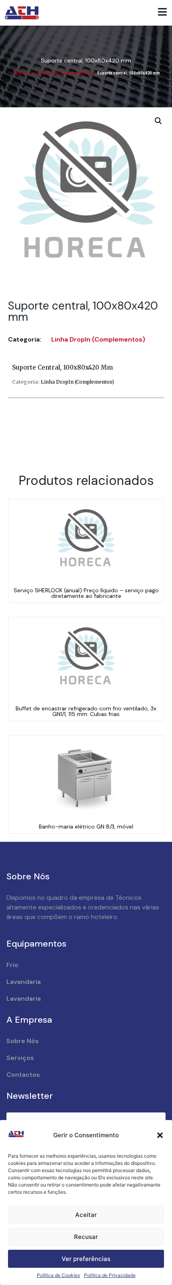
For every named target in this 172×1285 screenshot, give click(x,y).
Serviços (20, 1058)
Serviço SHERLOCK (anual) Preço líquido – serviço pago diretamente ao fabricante (86, 593)
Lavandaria (23, 981)
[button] (160, 1135)
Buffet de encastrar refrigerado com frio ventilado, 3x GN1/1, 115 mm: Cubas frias (86, 711)
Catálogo (21, 73)
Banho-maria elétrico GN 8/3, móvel (86, 826)
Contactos (23, 1074)
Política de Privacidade (110, 1275)
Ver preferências (86, 1259)
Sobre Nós (22, 1041)
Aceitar (86, 1215)
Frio (12, 965)
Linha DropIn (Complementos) (63, 73)
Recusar (86, 1237)
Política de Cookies (58, 1275)
